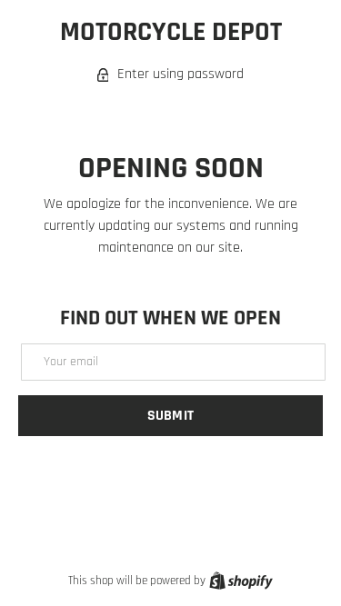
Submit (170, 415)
